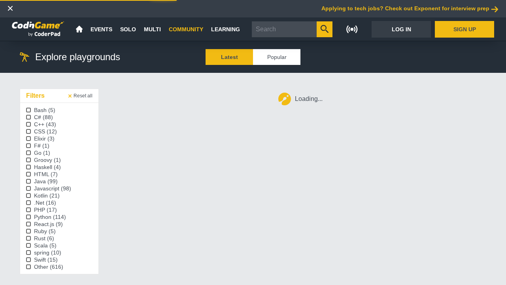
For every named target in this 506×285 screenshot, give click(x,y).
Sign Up (464, 29)
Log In (401, 29)
